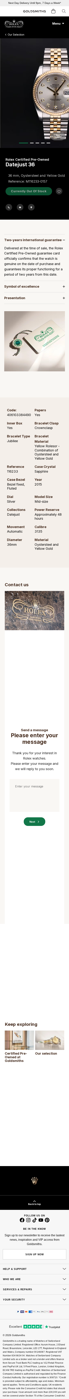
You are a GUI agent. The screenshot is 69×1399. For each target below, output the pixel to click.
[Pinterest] (47, 1221)
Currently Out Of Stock (29, 191)
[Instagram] (28, 1221)
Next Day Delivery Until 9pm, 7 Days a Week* (34, 2)
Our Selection (16, 34)
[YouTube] (41, 1221)
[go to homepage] (34, 11)
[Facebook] (22, 1221)
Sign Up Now (34, 1254)
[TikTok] (34, 1221)
